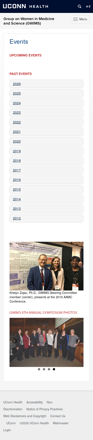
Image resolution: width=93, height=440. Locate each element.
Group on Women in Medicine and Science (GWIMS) (28, 21)
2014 (17, 199)
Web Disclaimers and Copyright (24, 416)
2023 (17, 112)
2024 (17, 102)
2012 (17, 218)
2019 (17, 150)
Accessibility (34, 402)
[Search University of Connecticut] (79, 6)
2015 (17, 189)
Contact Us (57, 416)
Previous (15, 341)
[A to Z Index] (88, 6)
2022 (17, 122)
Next (78, 341)
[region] (46, 342)
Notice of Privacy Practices (44, 409)
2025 (17, 93)
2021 (17, 131)
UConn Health (12, 402)
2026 (17, 83)
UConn (11, 423)
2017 (17, 170)
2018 (17, 160)
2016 (17, 179)
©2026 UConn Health (34, 423)
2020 (17, 141)
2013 (17, 208)
